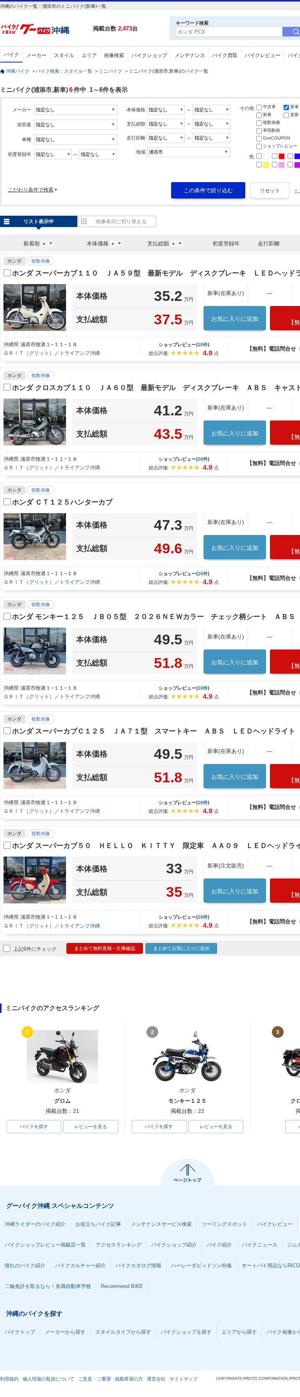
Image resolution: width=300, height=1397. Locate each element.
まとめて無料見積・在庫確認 (104, 948)
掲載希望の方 (129, 1379)
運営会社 (156, 1379)
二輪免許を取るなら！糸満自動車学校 (48, 1286)
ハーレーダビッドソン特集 (201, 1265)
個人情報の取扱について (48, 1379)
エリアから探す (239, 1332)
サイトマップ (184, 1379)
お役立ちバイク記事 (98, 1224)
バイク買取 (225, 55)
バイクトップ (20, 1332)
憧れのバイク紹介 (25, 1265)
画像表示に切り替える (121, 221)
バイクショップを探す (186, 1332)
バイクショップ (149, 55)
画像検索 (114, 55)
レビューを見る (90, 1126)
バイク (11, 54)
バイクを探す (34, 1126)
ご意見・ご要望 (94, 1379)
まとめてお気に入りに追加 (181, 948)
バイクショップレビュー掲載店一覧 (45, 1245)
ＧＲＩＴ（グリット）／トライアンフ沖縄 (52, 353)
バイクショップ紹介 (174, 1245)
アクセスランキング (118, 1245)
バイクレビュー (262, 55)
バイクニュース (259, 1245)
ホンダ (14, 261)
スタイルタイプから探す (123, 1332)
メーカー (36, 55)
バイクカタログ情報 (138, 1265)
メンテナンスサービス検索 (161, 1224)
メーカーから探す (65, 1332)
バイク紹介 (219, 1245)
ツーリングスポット (224, 1224)
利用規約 (9, 1379)
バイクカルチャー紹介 (80, 1265)
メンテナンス (190, 55)
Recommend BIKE (122, 1286)
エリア (89, 55)
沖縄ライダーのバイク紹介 (35, 1224)
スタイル (64, 55)
